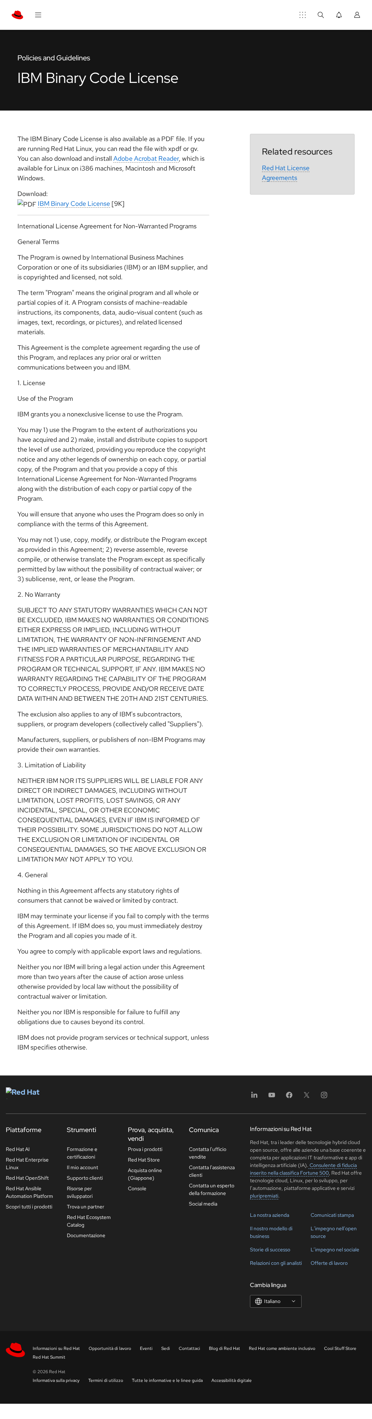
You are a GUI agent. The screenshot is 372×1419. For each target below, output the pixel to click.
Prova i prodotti (145, 1149)
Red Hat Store (144, 1159)
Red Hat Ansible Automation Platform (29, 1192)
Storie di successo (270, 1249)
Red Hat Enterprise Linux (27, 1163)
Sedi (165, 1348)
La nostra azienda (269, 1215)
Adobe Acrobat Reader (146, 158)
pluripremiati (264, 1195)
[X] (306, 1097)
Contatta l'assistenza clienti (212, 1171)
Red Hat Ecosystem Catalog (89, 1221)
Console (137, 1188)
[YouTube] (271, 1097)
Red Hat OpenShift (27, 1178)
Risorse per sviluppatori (80, 1192)
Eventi (146, 1348)
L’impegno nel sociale (335, 1249)
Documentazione (86, 1235)
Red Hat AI (18, 1149)
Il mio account (82, 1167)
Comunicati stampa (332, 1215)
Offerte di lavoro (329, 1263)
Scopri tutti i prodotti (29, 1206)
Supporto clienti (85, 1178)
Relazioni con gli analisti (276, 1263)
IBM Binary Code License (74, 203)
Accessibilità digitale (231, 1380)
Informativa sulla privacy (56, 1380)
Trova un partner (85, 1206)
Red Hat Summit (49, 1357)
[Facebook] (289, 1097)
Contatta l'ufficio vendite (207, 1153)
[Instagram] (324, 1097)
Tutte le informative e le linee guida (167, 1380)
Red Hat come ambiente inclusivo (282, 1348)
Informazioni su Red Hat (56, 1348)
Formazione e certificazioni (82, 1153)
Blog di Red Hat (224, 1348)
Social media (203, 1203)
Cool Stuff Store (340, 1348)
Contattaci (189, 1348)
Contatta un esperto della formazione (211, 1189)
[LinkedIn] (254, 1097)
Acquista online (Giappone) (145, 1174)
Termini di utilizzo (105, 1380)
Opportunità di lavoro (110, 1348)
